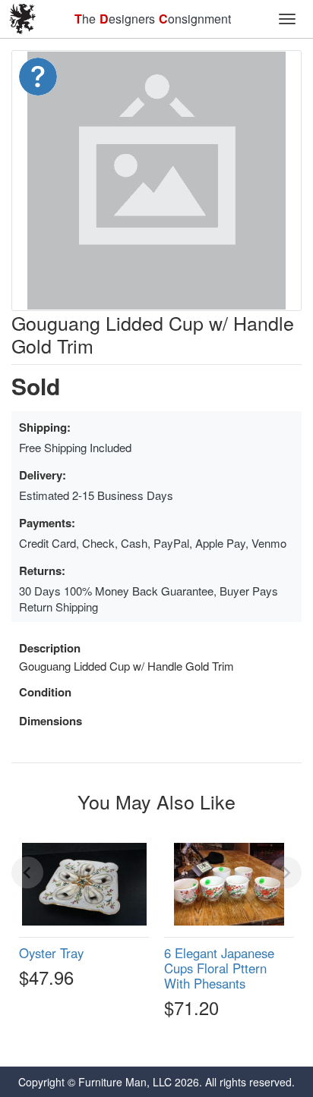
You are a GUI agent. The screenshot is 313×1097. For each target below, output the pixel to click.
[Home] (23, 19)
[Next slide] (286, 872)
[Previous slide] (27, 872)
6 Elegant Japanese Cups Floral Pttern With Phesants (219, 968)
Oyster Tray (51, 953)
